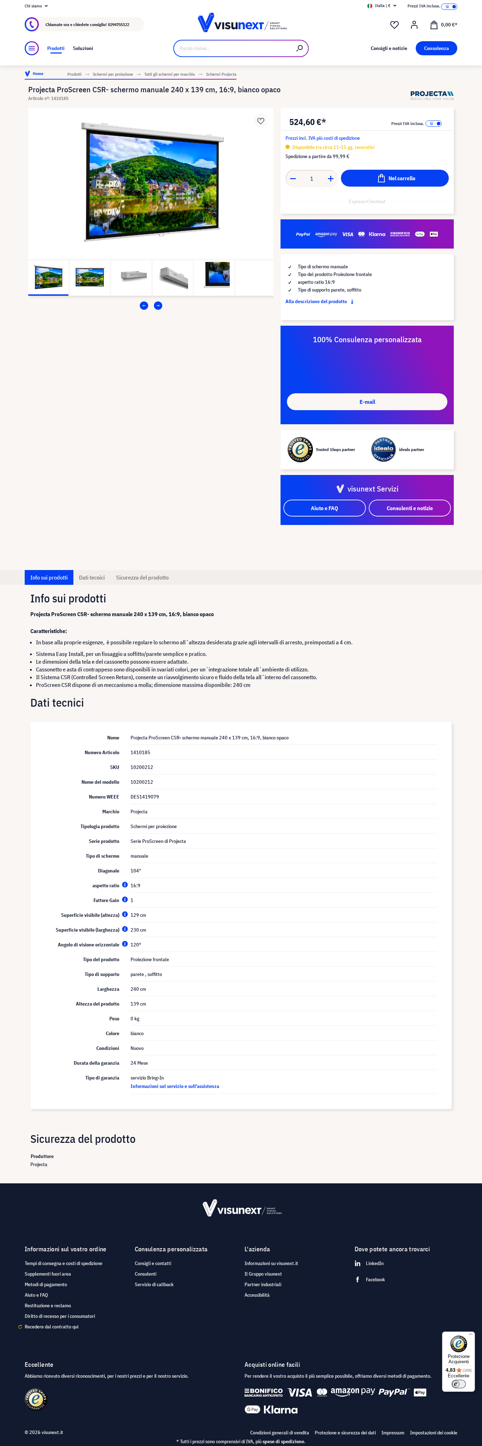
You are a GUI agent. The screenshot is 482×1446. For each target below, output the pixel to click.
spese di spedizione (283, 1441)
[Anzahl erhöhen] (331, 178)
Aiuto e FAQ (36, 1295)
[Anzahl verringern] (292, 178)
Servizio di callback (154, 1284)
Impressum (392, 1432)
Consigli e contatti (153, 1263)
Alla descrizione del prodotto (316, 301)
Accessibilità (257, 1295)
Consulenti (145, 1274)
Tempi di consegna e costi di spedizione (63, 1263)
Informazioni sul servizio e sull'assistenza (175, 1086)
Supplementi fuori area (48, 1274)
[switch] (459, 1384)
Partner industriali (263, 1284)
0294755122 (118, 24)
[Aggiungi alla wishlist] (261, 120)
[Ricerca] (300, 48)
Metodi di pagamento (46, 1284)
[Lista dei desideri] (394, 25)
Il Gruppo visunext (263, 1274)
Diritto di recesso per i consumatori (60, 1316)
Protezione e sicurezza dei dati (345, 1432)
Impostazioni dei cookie (433, 1432)
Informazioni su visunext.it (271, 1263)
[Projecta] (432, 95)
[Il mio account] (414, 25)
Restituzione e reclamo (48, 1305)
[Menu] (32, 48)
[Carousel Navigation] (150, 305)
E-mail (367, 401)
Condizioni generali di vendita (279, 1432)
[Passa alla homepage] (241, 24)
